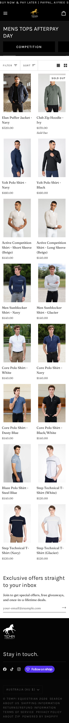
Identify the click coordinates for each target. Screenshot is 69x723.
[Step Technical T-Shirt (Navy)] (17, 523)
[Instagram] (19, 669)
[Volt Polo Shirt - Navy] (17, 158)
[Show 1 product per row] (58, 65)
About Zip (11, 716)
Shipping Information (40, 703)
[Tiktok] (11, 669)
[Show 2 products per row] (65, 65)
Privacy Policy (49, 712)
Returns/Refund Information (29, 707)
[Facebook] (5, 669)
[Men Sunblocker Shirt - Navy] (17, 283)
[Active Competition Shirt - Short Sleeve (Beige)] (17, 218)
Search (56, 698)
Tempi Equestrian (22, 698)
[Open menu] (9, 13)
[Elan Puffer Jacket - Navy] (17, 93)
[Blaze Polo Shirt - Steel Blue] (17, 463)
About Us (11, 703)
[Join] (63, 608)
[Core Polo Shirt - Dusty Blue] (17, 403)
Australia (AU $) (20, 689)
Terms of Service (18, 712)
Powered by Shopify (40, 716)
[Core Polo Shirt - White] (17, 343)
